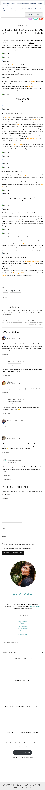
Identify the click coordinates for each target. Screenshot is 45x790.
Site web (4, 536)
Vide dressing (22, 631)
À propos (22, 623)
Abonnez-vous (22, 752)
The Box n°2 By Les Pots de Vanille (12, 323)
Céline (10, 382)
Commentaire (6, 498)
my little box (28, 312)
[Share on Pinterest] (15, 307)
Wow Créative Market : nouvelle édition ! (34, 323)
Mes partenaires (22, 621)
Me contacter (22, 619)
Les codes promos (22, 629)
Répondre (6, 354)
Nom (3, 521)
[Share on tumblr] (18, 307)
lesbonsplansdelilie (17, 361)
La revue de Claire (15, 420)
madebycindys (13, 337)
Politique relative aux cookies (10, 11)
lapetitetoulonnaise (16, 437)
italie (30, 310)
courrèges (23, 310)
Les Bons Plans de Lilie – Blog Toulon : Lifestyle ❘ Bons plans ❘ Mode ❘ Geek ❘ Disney (22, 785)
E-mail (4, 528)
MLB (8, 312)
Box (9, 310)
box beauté (15, 310)
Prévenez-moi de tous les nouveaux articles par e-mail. (17, 548)
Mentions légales (22, 634)
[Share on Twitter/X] (13, 307)
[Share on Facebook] (10, 307)
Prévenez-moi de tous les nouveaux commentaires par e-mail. (19, 544)
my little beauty (16, 312)
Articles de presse (22, 626)
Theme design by (23, 787)
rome (9, 314)
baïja (5, 310)
